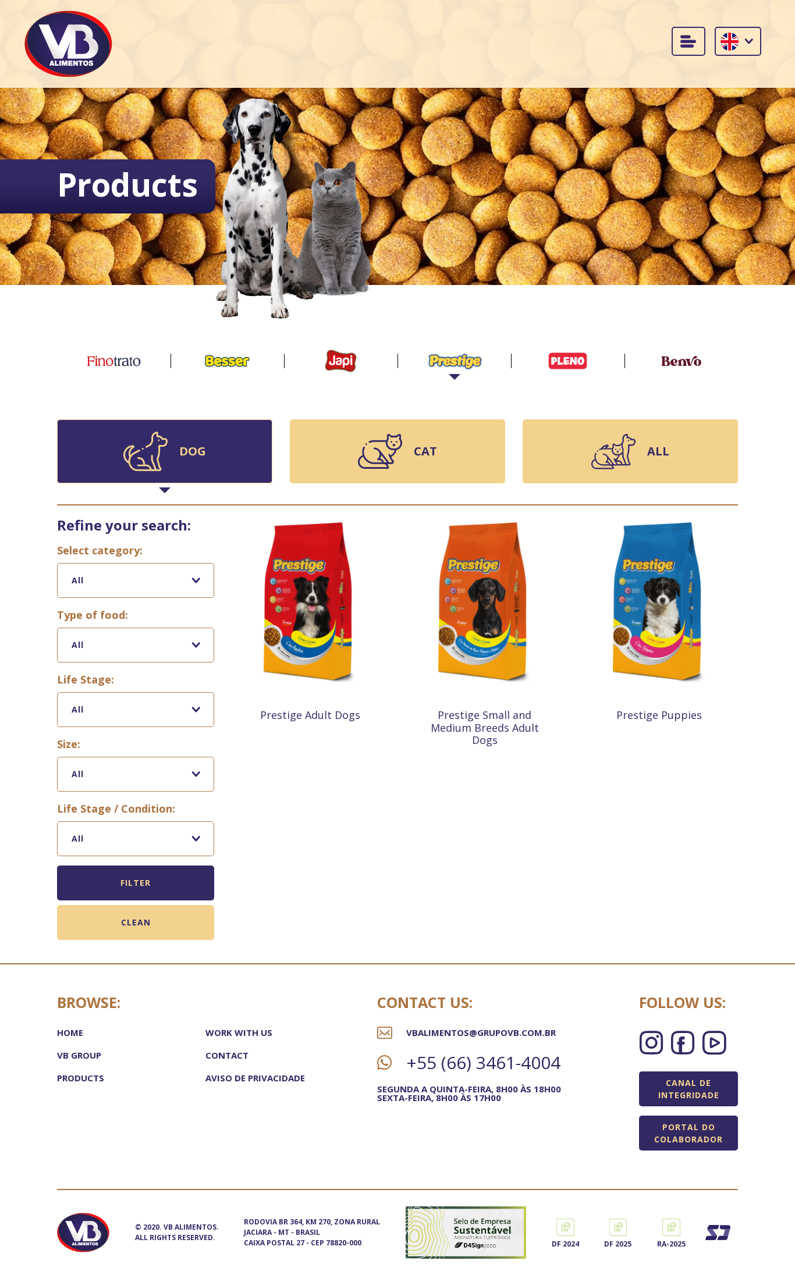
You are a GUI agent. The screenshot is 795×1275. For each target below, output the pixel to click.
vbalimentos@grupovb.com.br (481, 1032)
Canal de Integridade (688, 1089)
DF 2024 (565, 1244)
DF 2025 (617, 1244)
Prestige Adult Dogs (310, 715)
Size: (68, 744)
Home (70, 1032)
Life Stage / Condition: (116, 808)
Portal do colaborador (688, 1133)
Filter (135, 882)
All (658, 451)
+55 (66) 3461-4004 (483, 1062)
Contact (227, 1055)
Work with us (238, 1032)
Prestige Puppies (659, 715)
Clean (136, 922)
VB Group (79, 1055)
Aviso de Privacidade (255, 1078)
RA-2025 (671, 1244)
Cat (425, 451)
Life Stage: (85, 679)
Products (80, 1078)
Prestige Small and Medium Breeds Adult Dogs (485, 727)
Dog (192, 451)
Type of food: (92, 615)
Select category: (100, 550)
